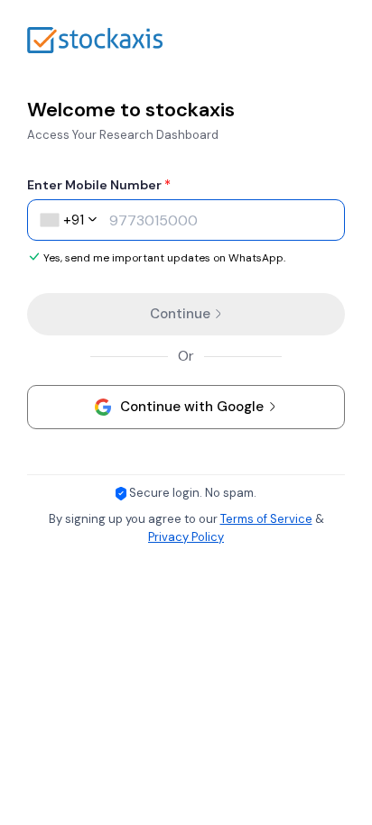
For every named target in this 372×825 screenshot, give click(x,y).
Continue (182, 314)
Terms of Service (266, 519)
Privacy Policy (186, 537)
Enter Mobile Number (99, 185)
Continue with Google (192, 407)
